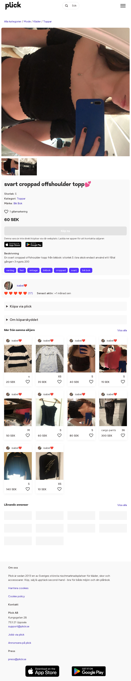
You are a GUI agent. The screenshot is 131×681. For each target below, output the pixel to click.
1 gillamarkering (18, 211)
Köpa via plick (21, 306)
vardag (10, 270)
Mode (27, 21)
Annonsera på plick (19, 642)
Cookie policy (16, 596)
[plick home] (13, 5)
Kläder (37, 21)
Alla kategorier (12, 21)
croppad (61, 270)
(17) (30, 293)
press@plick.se (17, 659)
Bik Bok (17, 203)
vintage (33, 270)
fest (22, 270)
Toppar (47, 21)
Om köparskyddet (24, 320)
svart (74, 270)
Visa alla (122, 330)
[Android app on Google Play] (33, 244)
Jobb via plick (16, 634)
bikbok (46, 270)
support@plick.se (18, 626)
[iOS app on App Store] (12, 244)
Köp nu (65, 231)
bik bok (86, 270)
